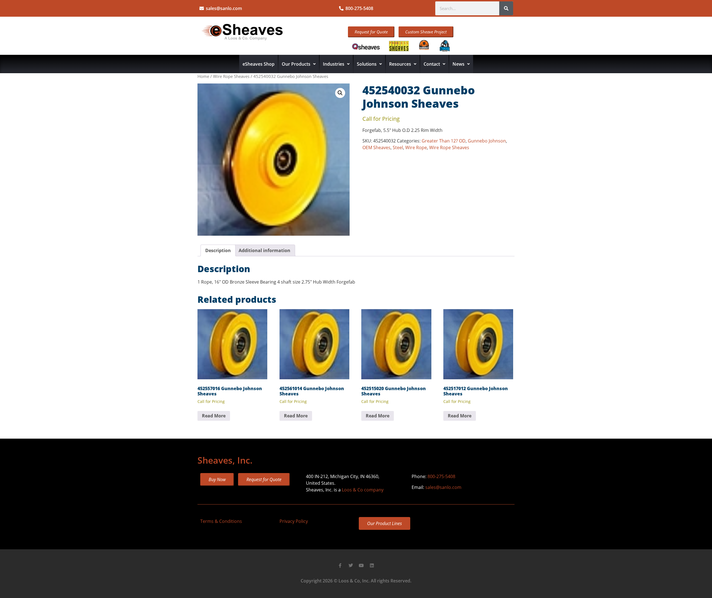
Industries (333, 64)
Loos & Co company (363, 490)
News (458, 64)
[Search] (506, 8)
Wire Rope (416, 147)
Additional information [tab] (264, 250)
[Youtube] (361, 565)
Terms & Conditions (221, 521)
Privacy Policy (294, 521)
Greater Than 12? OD (444, 141)
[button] (340, 93)
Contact (432, 64)
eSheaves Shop (259, 64)
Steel (398, 147)
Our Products (296, 64)
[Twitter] (350, 565)
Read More (214, 416)
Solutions (367, 64)
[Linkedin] (372, 565)
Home (203, 76)
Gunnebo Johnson (487, 141)
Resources (400, 64)
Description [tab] (218, 250)
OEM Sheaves (376, 147)
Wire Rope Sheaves (231, 76)
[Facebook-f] (340, 565)
